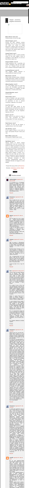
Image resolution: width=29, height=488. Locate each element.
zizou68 (11, 457)
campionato (13, 168)
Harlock (11, 215)
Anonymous (21, 165)
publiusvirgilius (13, 179)
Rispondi (11, 193)
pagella (15, 169)
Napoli (22, 168)
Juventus (18, 168)
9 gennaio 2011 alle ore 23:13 (18, 270)
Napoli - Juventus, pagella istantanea (15, 20)
